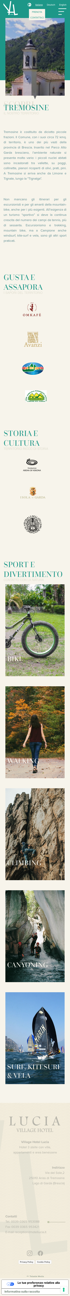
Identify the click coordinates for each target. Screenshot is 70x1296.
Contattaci (37, 17)
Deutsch (51, 4)
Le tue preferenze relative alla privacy (39, 1284)
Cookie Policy (43, 1262)
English (62, 4)
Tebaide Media (37, 1276)
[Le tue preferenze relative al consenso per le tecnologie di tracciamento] (63, 1289)
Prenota (37, 12)
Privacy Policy (26, 1262)
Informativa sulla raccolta (22, 1291)
